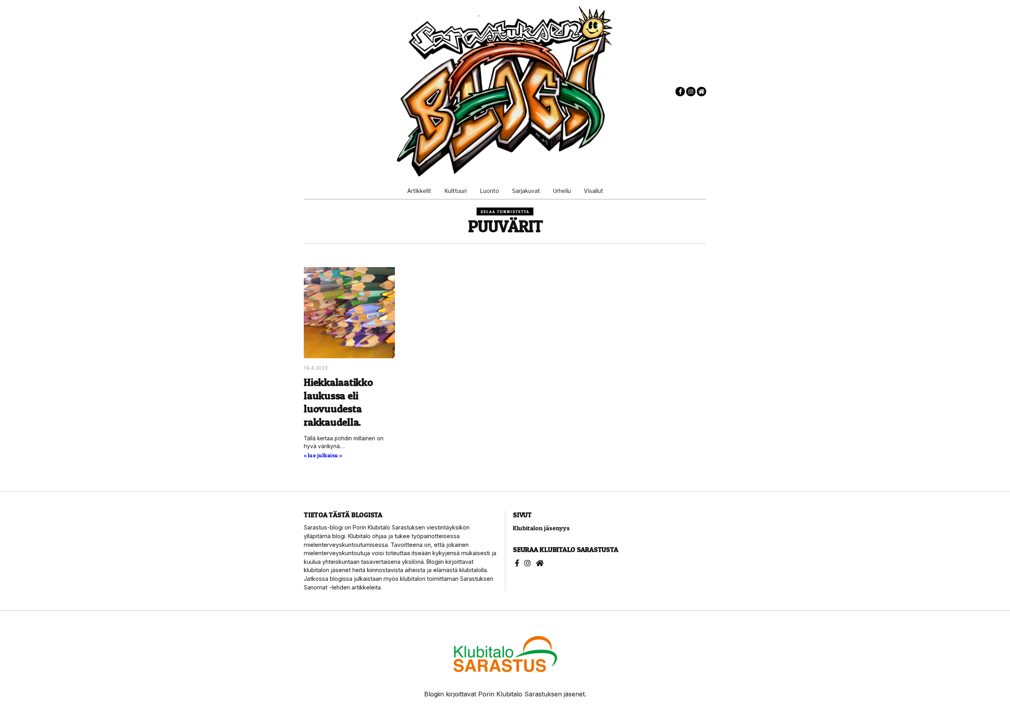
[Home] (701, 91)
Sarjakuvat (526, 190)
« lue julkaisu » (323, 455)
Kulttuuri (455, 190)
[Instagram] (691, 91)
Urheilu (562, 190)
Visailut (593, 190)
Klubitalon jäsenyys (541, 528)
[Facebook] (680, 91)
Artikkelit (419, 190)
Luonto (489, 190)
